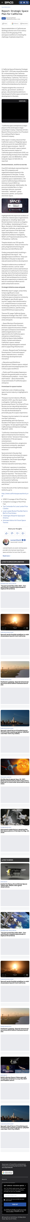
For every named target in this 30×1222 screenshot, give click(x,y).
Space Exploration (6, 7)
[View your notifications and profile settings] (24, 2)
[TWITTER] (22, 540)
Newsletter (25, 23)
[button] (27, 2)
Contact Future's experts (8, 1183)
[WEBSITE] (25, 540)
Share (5, 23)
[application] (15, 110)
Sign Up (15, 1204)
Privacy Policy (17, 1210)
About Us (4, 1179)
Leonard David (12, 18)
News (3, 18)
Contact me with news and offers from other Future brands (15, 1200)
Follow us (16, 23)
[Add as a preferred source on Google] (7, 1172)
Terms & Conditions (10, 1211)
